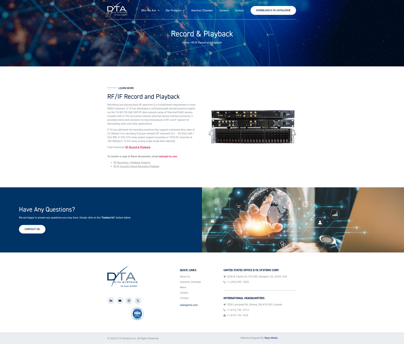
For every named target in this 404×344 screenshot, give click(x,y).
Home (185, 42)
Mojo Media (271, 337)
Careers (224, 10)
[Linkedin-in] (111, 300)
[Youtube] (120, 300)
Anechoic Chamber (202, 10)
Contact (239, 10)
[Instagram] (129, 300)
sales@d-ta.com (168, 156)
